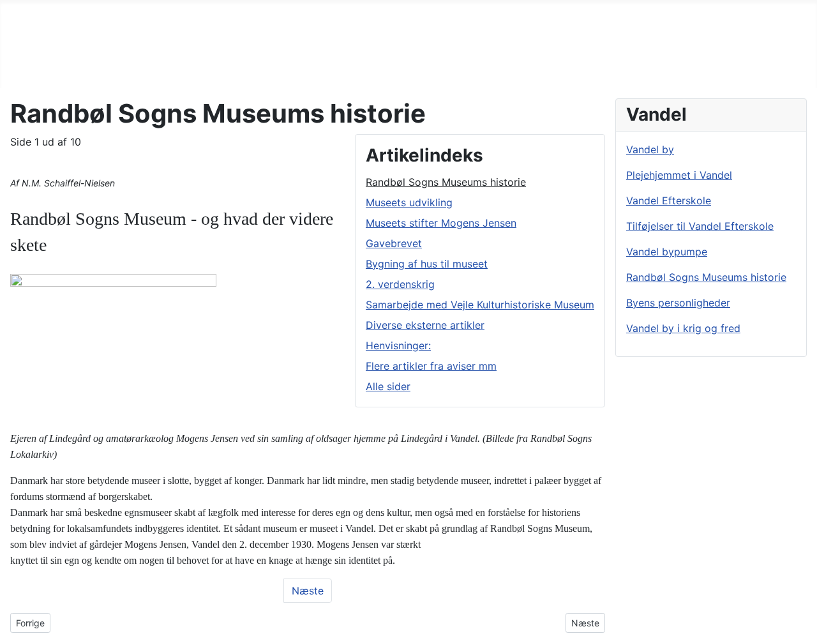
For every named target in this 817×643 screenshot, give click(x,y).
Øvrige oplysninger (61, 30)
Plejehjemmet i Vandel (679, 175)
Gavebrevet (394, 243)
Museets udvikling (409, 202)
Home (14, 10)
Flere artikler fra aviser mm (431, 365)
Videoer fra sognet (560, 10)
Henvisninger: (398, 345)
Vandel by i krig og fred (683, 328)
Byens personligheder (678, 302)
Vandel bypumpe (666, 251)
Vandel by (650, 149)
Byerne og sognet (87, 10)
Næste (308, 590)
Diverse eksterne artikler (425, 325)
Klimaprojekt (652, 10)
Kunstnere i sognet (454, 10)
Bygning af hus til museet (427, 263)
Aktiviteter (723, 10)
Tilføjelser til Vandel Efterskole (700, 226)
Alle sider (388, 386)
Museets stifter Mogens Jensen (441, 222)
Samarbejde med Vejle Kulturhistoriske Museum (480, 304)
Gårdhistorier (362, 10)
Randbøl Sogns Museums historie (446, 182)
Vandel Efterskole (668, 200)
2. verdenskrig (400, 284)
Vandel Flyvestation (267, 10)
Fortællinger (175, 10)
